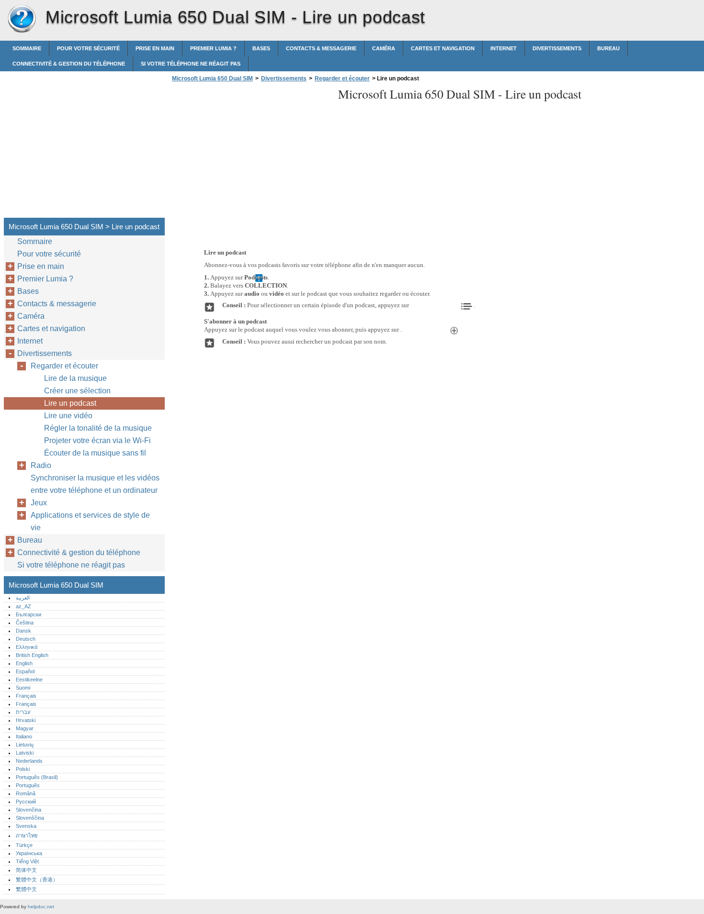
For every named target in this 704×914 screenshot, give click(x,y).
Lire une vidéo (68, 416)
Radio (41, 465)
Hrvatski (25, 720)
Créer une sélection (77, 391)
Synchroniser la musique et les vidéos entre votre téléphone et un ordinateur (95, 484)
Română (25, 793)
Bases (261, 48)
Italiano (24, 736)
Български (28, 614)
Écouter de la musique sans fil (95, 453)
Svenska (26, 826)
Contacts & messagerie (321, 48)
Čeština (25, 622)
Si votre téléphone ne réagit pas (190, 64)
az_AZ (23, 606)
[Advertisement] (250, 153)
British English (32, 655)
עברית (23, 712)
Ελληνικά (26, 647)
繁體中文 (26, 889)
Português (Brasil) (37, 777)
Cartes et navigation (443, 48)
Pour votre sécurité (88, 48)
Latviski (25, 753)
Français (26, 696)
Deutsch (25, 639)
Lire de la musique (75, 378)
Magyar (25, 728)
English (24, 663)
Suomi (23, 688)
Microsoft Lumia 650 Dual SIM (21, 19)
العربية (23, 598)
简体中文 (26, 870)
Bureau (608, 48)
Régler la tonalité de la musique (98, 428)
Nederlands (29, 761)
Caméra (383, 48)
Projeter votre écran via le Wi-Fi (97, 440)
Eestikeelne (29, 679)
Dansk (23, 631)
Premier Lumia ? (213, 48)
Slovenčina (28, 810)
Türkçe (24, 845)
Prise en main (155, 48)
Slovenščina (30, 818)
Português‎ (28, 785)
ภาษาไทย (27, 835)
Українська (29, 853)
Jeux (39, 503)
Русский (26, 801)
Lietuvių (25, 744)
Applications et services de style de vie (90, 521)
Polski (23, 769)
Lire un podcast (70, 403)
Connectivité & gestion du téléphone (68, 64)
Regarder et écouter (342, 78)
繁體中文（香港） (37, 879)
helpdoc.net (41, 906)
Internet (503, 48)
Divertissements (557, 48)
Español (25, 671)
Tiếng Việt (27, 861)
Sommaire (26, 48)
